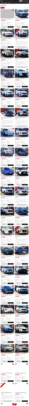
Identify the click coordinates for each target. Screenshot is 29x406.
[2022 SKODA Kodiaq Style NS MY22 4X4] (21, 289)
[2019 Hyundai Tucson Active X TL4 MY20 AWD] (21, 328)
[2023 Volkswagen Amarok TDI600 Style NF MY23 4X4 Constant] (21, 270)
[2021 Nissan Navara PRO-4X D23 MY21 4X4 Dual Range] (21, 112)
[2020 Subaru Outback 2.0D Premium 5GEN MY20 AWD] (7, 270)
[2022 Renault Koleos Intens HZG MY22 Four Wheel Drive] (21, 367)
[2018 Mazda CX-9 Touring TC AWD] (7, 367)
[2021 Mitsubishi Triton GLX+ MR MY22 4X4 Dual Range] (21, 230)
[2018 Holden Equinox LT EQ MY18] (21, 191)
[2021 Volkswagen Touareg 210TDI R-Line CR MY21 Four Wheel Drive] (21, 92)
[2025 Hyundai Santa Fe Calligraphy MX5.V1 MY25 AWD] (7, 53)
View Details (4, 86)
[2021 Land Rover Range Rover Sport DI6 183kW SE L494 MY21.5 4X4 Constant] (7, 92)
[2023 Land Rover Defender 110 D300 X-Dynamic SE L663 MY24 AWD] (7, 151)
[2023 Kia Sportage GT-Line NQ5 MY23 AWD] (7, 289)
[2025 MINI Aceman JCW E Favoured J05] (21, 171)
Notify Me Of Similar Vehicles (21, 204)
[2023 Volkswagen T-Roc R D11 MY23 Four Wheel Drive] (7, 171)
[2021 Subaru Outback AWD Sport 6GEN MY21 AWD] (21, 33)
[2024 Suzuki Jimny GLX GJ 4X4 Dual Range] (7, 73)
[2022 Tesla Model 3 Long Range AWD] (7, 309)
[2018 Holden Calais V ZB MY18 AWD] (21, 387)
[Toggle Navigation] (27, 3)
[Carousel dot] (19, 17)
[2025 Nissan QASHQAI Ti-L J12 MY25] (21, 73)
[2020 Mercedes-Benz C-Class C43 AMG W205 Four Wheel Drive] (21, 151)
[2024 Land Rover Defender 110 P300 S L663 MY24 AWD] (7, 132)
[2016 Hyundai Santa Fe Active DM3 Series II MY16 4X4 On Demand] (7, 191)
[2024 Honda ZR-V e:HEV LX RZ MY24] (7, 230)
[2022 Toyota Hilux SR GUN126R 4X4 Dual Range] (7, 211)
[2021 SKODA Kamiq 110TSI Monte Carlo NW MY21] (7, 328)
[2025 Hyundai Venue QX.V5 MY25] (7, 112)
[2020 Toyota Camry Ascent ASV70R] (7, 348)
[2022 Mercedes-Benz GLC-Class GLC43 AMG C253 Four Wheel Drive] (7, 387)
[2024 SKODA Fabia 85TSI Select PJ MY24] (7, 13)
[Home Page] (1, 1)
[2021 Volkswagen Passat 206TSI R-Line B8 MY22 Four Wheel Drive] (7, 33)
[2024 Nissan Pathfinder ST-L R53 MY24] (21, 211)
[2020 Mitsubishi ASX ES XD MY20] (21, 132)
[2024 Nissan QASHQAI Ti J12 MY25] (21, 13)
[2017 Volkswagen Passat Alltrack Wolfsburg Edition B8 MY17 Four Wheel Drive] (21, 250)
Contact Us (10, 86)
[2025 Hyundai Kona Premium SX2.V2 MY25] (21, 53)
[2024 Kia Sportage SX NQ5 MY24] (7, 250)
